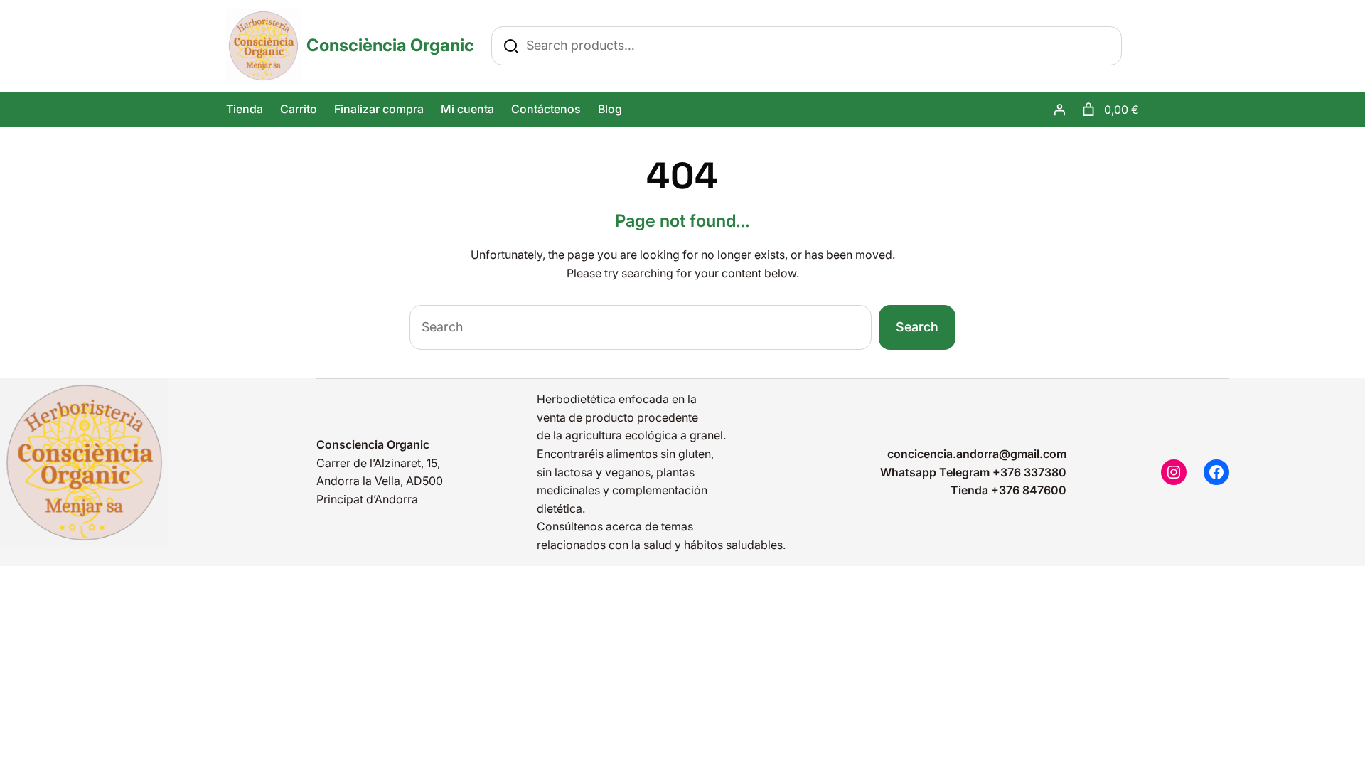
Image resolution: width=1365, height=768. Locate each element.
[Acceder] (1059, 109)
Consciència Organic (390, 45)
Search (917, 326)
